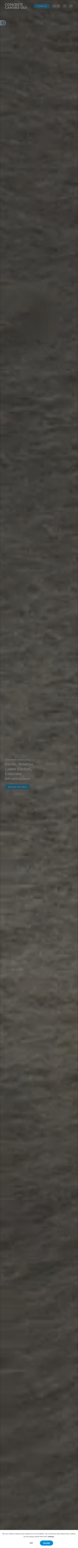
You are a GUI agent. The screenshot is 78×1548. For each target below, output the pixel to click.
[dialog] (39, 774)
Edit (31, 1543)
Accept (46, 1543)
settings (51, 1536)
